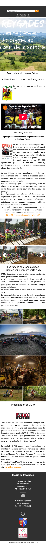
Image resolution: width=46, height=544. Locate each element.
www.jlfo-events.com (13, 467)
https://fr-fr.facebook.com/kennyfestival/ (23, 215)
